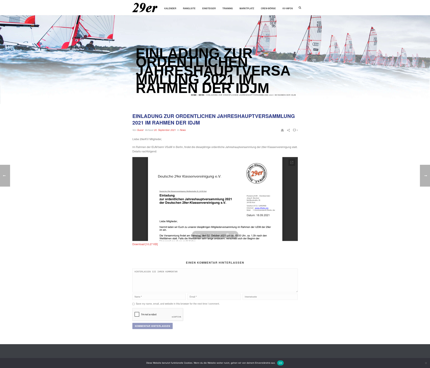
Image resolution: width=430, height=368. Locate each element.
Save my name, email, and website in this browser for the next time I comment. (178, 303)
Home (194, 95)
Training (227, 8)
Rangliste (189, 8)
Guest (140, 130)
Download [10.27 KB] (145, 244)
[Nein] (425, 363)
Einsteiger (209, 8)
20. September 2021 (165, 130)
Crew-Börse (268, 8)
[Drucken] (282, 130)
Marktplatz (247, 8)
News (201, 95)
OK (280, 363)
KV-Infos (288, 8)
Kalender (170, 8)
